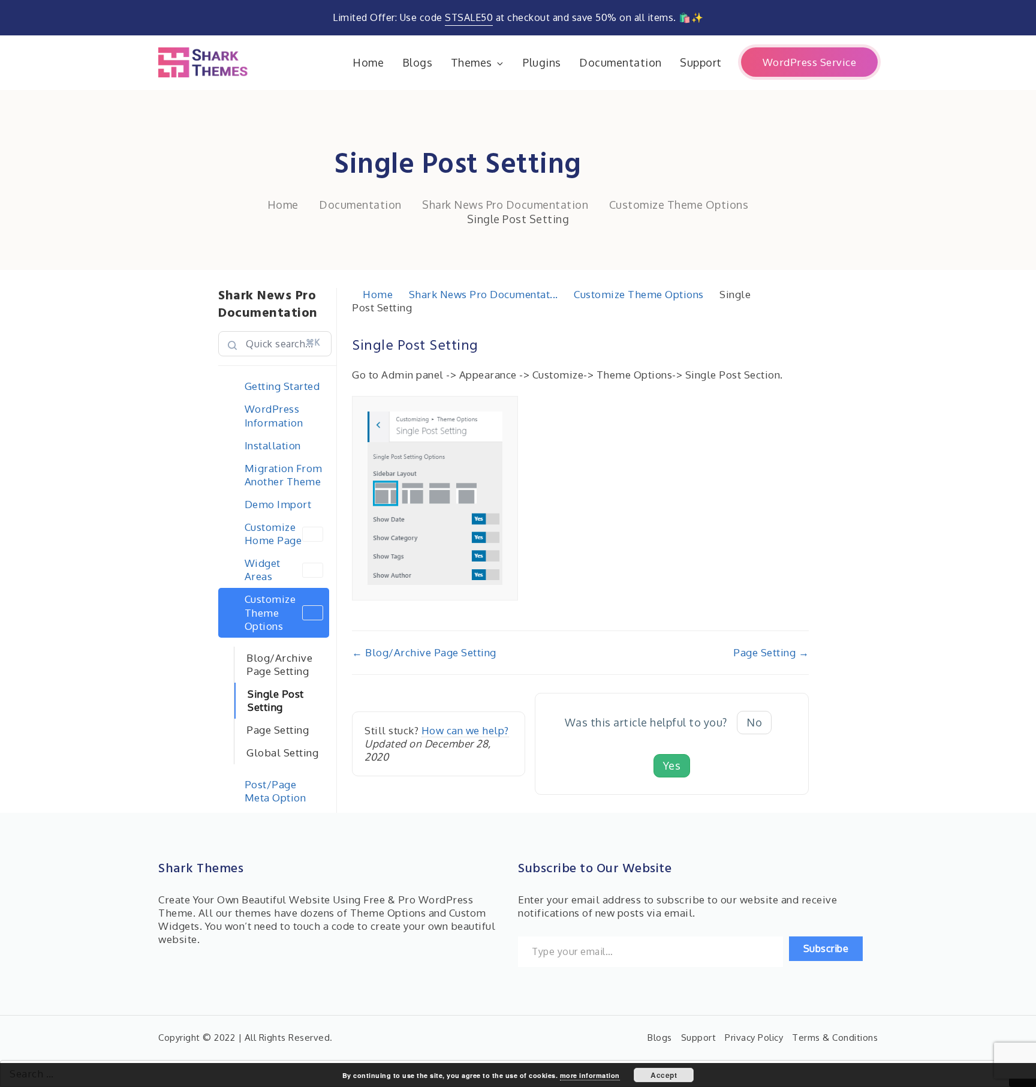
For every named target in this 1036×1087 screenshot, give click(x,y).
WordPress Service (810, 62)
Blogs (417, 62)
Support (701, 62)
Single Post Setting (276, 700)
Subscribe (826, 948)
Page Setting (277, 729)
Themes (471, 62)
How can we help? (465, 730)
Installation (273, 445)
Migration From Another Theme (284, 475)
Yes (672, 765)
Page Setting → (771, 652)
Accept (663, 1075)
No (754, 722)
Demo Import (278, 504)
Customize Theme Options (270, 612)
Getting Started (282, 386)
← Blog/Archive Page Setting (424, 652)
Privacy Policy (754, 1037)
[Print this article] (805, 339)
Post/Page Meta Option (275, 791)
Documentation (620, 62)
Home (368, 62)
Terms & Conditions (835, 1037)
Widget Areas (263, 569)
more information (590, 1075)
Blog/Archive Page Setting (279, 664)
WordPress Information (274, 415)
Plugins (542, 62)
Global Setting (282, 752)
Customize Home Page (273, 533)
